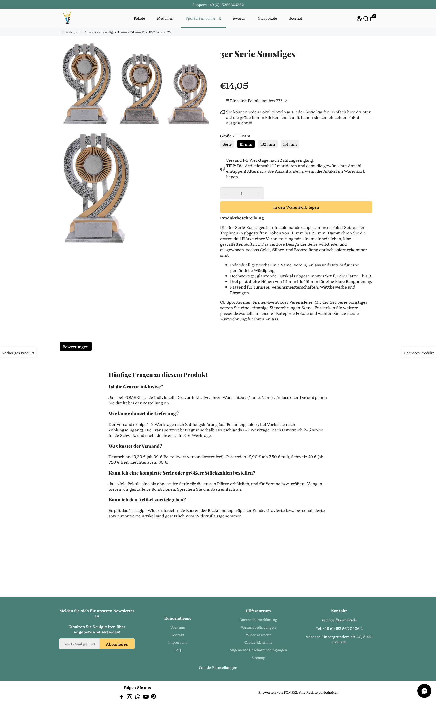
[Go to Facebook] (121, 697)
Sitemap (258, 657)
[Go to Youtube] (146, 697)
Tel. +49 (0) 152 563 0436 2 (339, 628)
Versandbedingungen (258, 627)
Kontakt (177, 634)
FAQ (177, 649)
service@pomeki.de (339, 619)
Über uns (177, 627)
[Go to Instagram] (129, 697)
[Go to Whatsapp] (138, 697)
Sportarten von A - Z (203, 18)
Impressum (177, 642)
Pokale (139, 18)
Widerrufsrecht (258, 634)
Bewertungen (76, 346)
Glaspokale (267, 18)
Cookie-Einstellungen (218, 667)
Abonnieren (117, 643)
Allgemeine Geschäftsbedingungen (258, 649)
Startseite (66, 32)
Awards (239, 18)
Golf (79, 32)
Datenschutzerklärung (258, 619)
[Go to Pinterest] (153, 697)
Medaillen (165, 18)
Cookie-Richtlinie (258, 642)
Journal (295, 18)
